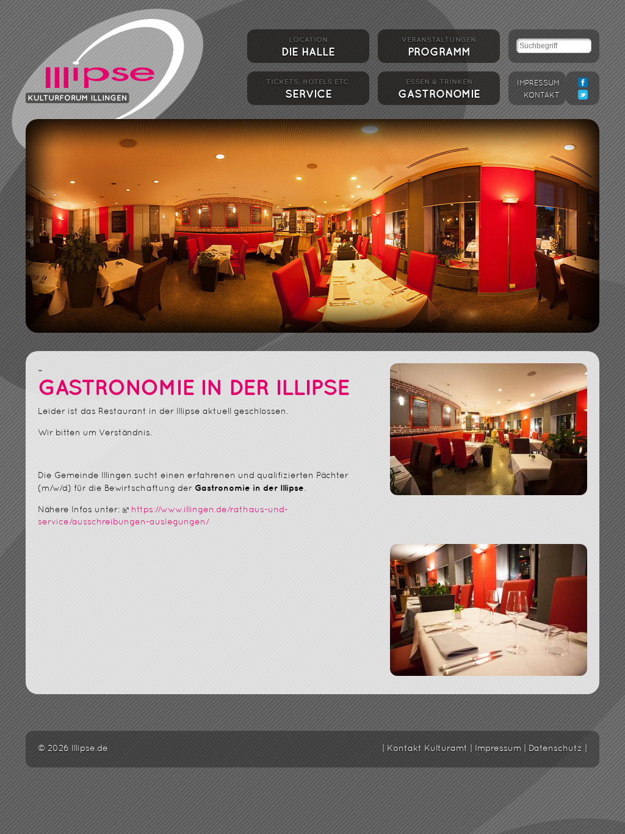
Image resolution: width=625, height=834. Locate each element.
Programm (439, 47)
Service (308, 89)
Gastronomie (439, 89)
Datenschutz (555, 749)
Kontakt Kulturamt (427, 749)
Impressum (538, 84)
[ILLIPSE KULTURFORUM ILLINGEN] (105, 68)
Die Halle (308, 47)
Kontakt (542, 96)
